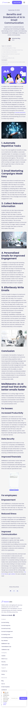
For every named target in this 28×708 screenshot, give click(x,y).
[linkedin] (17, 591)
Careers (3, 655)
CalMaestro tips (5, 649)
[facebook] (14, 591)
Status (3, 674)
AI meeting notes (5, 634)
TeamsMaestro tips (6, 646)
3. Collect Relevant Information (9, 52)
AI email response (5, 625)
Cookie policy (5, 703)
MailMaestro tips (5, 643)
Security (3, 661)
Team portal (4, 664)
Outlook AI (4, 690)
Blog (2, 680)
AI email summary (6, 628)
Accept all (23, 698)
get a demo (12, 574)
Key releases (4, 640)
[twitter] (10, 591)
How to (3, 683)
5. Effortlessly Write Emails (7, 58)
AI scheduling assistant (7, 637)
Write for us (4, 658)
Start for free (16, 2)
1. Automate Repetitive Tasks (8, 48)
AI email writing (5, 622)
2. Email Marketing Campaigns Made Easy (12, 50)
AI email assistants (19, 112)
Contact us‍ (4, 671)
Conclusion (4, 60)
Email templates (5, 686)
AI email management (7, 631)
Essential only (14, 698)
